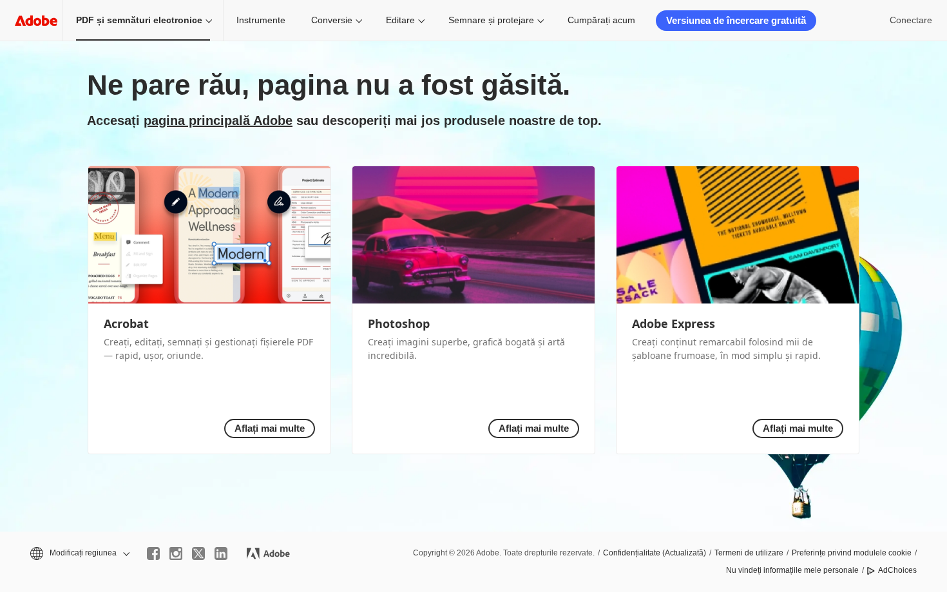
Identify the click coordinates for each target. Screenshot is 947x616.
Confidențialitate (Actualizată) (654, 552)
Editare (400, 20)
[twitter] (198, 553)
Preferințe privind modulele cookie (852, 552)
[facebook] (153, 553)
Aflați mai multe (269, 428)
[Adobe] (36, 20)
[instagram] (175, 553)
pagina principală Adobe (218, 120)
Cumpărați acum (601, 20)
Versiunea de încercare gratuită (736, 20)
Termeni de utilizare (748, 552)
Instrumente (260, 20)
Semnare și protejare (491, 20)
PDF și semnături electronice (139, 20)
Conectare (911, 20)
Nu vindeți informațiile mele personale (792, 570)
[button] (79, 553)
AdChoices (897, 570)
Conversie (331, 20)
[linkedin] (221, 553)
